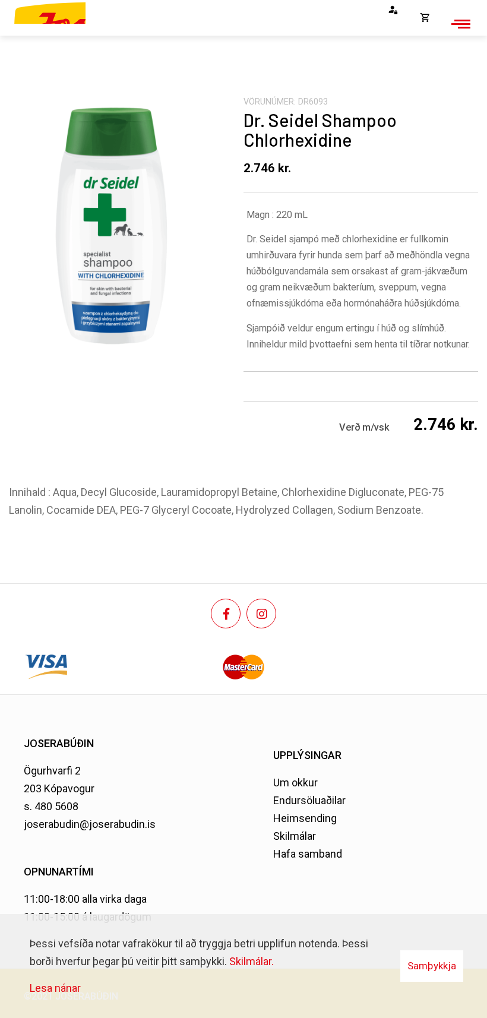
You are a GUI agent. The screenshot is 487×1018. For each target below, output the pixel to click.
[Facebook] (226, 613)
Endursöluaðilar (309, 800)
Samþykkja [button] (431, 966)
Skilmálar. (251, 961)
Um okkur (295, 782)
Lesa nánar (55, 988)
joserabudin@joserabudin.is (90, 824)
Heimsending (305, 818)
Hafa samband (307, 854)
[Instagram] (261, 613)
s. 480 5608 (51, 806)
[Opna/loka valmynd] (459, 24)
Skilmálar (294, 836)
